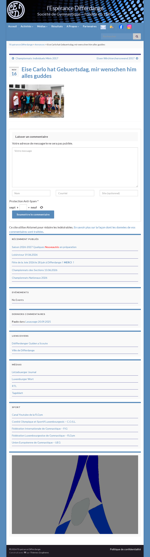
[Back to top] (141, 548)
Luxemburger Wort (23, 379)
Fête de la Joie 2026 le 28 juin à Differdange (43, 262)
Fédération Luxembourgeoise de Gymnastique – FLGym (43, 435)
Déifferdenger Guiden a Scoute (30, 343)
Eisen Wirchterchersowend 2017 (115, 58)
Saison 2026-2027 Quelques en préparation (44, 247)
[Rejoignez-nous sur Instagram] (129, 27)
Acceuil (12, 26)
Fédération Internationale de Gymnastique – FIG (40, 428)
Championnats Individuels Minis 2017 (37, 58)
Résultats (57, 26)
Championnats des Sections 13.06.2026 (34, 270)
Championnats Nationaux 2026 (29, 277)
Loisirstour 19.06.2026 (25, 254)
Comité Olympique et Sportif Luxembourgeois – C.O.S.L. (44, 421)
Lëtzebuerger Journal (24, 372)
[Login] (112, 27)
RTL (14, 385)
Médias (41, 26)
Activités (26, 26)
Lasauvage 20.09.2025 (38, 321)
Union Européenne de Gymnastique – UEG (36, 442)
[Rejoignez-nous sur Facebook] (120, 27)
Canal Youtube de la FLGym (27, 414)
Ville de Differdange (23, 350)
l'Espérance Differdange (75, 8)
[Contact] (103, 27)
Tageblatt (17, 392)
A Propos (72, 26)
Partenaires (90, 26)
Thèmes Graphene (39, 552)
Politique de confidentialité (125, 549)
